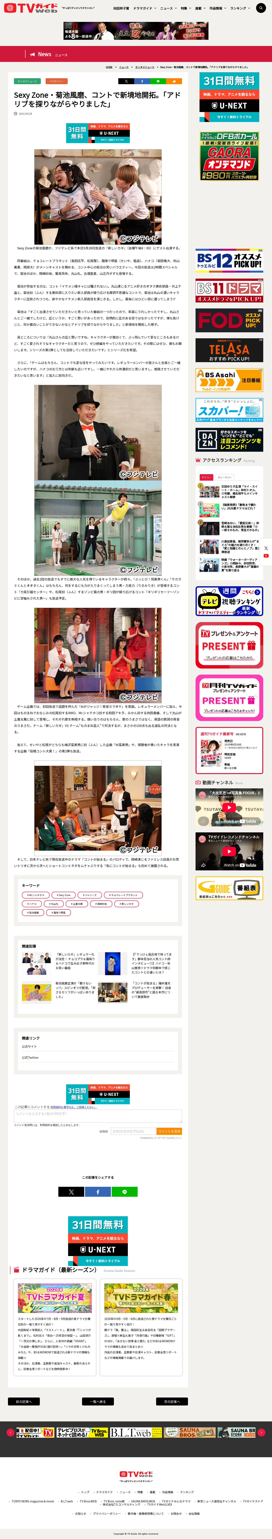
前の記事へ (24, 1401)
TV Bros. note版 (114, 1501)
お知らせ (80, 1513)
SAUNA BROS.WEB (143, 1501)
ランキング (238, 8)
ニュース (166, 8)
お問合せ (176, 1513)
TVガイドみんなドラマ (176, 1501)
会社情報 (194, 1513)
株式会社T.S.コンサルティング (121, 1504)
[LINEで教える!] (158, 81)
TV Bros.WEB (88, 1501)
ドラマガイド (142, 8)
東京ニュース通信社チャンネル (216, 1501)
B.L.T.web (67, 1501)
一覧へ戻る (98, 1401)
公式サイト (29, 1046)
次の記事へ (172, 1401)
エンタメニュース (27, 81)
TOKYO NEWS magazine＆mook (33, 1501)
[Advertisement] (229, 215)
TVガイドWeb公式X (159, 1504)
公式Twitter (30, 1057)
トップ (85, 1492)
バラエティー (57, 81)
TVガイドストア (253, 1501)
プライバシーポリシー (107, 1513)
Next (261, 1433)
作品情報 (215, 8)
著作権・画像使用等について (146, 1513)
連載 (198, 8)
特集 (184, 8)
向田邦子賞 (121, 8)
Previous (11, 1433)
